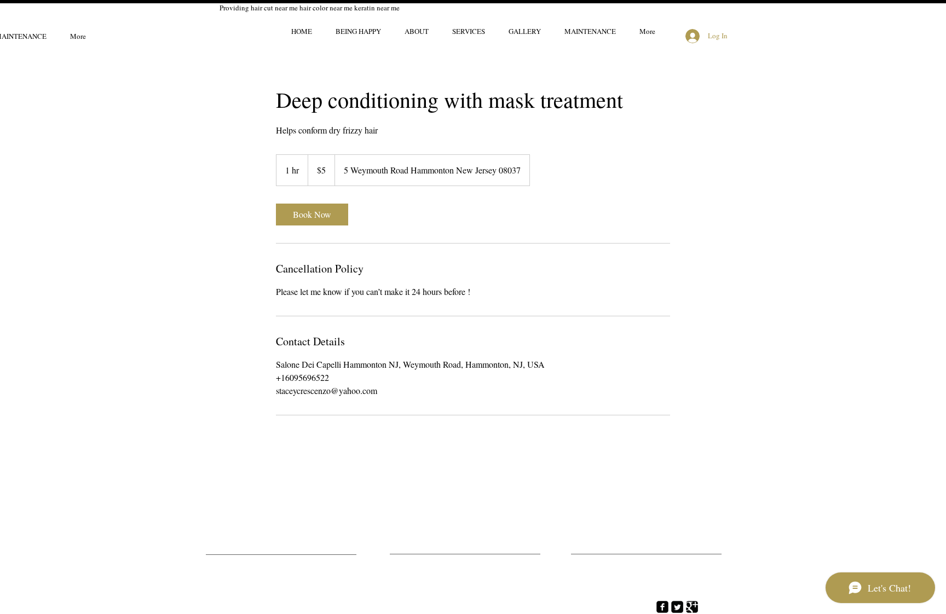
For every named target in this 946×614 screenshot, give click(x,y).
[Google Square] (692, 607)
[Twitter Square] (677, 607)
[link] (312, 214)
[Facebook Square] (662, 607)
